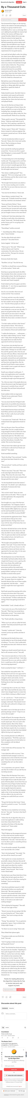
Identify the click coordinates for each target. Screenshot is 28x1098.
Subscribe (19, 2)
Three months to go (6, 1034)
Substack (6, 1094)
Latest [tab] (7, 1027)
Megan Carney (8, 10)
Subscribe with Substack (15, 1075)
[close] (23, 1050)
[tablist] (8, 1008)
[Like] (2, 15)
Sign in (24, 2)
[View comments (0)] (6, 15)
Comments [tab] (5, 1008)
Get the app (22, 1091)
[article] (14, 1035)
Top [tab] (3, 1027)
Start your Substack (10, 1091)
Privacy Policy (19, 1082)
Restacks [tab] (11, 1008)
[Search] (25, 1027)
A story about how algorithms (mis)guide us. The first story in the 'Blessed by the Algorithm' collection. (9, 1044)
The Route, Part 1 (6, 1041)
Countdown (5, 1032)
